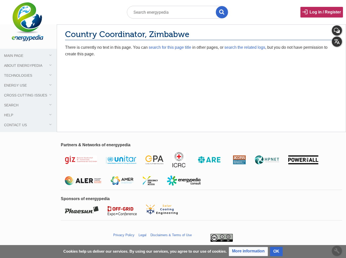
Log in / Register (325, 12)
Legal (142, 235)
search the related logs (244, 47)
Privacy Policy (123, 235)
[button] (248, 251)
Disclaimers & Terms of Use (171, 235)
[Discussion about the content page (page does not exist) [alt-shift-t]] (337, 30)
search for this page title (170, 47)
